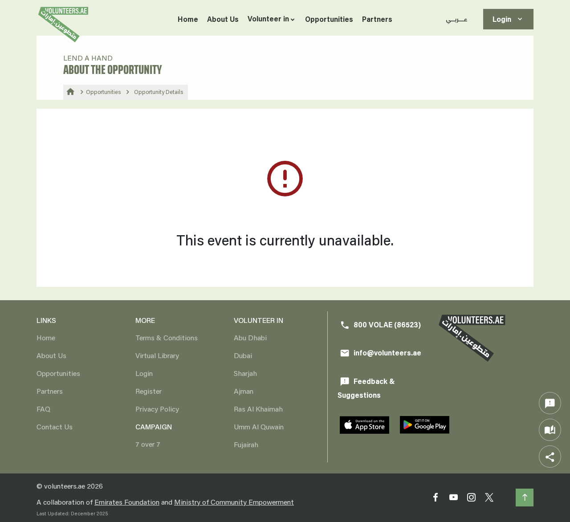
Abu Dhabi (250, 337)
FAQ (43, 408)
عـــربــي (457, 19)
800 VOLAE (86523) (380, 325)
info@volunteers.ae (380, 353)
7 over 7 (147, 444)
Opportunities (329, 19)
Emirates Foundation (126, 501)
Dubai (243, 355)
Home (188, 19)
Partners (377, 19)
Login (508, 19)
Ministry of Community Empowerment (234, 501)
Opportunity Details (158, 91)
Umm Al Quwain (259, 426)
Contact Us (55, 426)
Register (148, 391)
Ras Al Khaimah (258, 408)
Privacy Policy (157, 408)
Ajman (243, 391)
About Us (223, 19)
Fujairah (246, 444)
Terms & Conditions (166, 337)
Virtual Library (157, 355)
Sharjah (245, 373)
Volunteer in (268, 18)
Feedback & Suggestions (366, 388)
